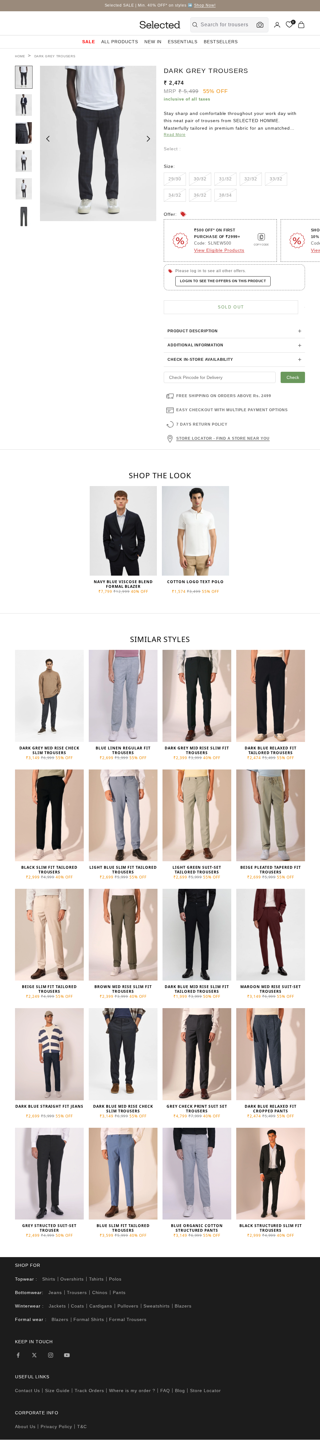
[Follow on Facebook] (18, 1355)
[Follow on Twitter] (34, 1355)
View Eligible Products (219, 250)
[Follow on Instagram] (51, 1355)
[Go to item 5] (23, 189)
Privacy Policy (56, 1426)
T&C (82, 1426)
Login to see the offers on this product (223, 281)
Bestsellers (221, 41)
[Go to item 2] (23, 105)
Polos (115, 1279)
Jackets (57, 1305)
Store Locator (205, 1390)
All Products (119, 41)
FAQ (165, 1390)
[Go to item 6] (23, 216)
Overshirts (72, 1279)
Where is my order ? (132, 1390)
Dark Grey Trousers (55, 56)
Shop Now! (205, 5)
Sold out (231, 307)
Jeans (55, 1292)
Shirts (48, 1279)
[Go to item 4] (23, 160)
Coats (77, 1305)
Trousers (77, 1292)
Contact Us (27, 1390)
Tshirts (96, 1279)
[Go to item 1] (23, 77)
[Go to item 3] (23, 133)
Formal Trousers (128, 1319)
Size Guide (57, 1390)
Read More (175, 134)
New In (153, 41)
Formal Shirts (88, 1319)
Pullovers (128, 1305)
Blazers (183, 1305)
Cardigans (100, 1305)
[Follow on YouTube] (67, 1355)
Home (20, 56)
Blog (180, 1390)
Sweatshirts (156, 1305)
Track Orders (89, 1390)
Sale (88, 41)
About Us (25, 1426)
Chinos (100, 1292)
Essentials (183, 41)
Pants (119, 1292)
